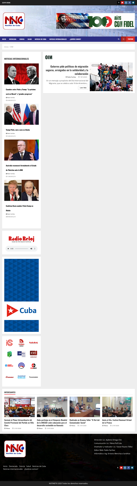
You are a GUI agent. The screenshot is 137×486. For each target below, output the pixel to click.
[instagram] (126, 2)
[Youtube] (122, 2)
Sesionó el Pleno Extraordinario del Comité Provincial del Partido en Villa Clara (19, 423)
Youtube (130, 39)
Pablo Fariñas (71, 77)
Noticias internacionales (58, 39)
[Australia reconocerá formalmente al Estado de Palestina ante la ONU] (21, 150)
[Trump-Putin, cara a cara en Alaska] (21, 114)
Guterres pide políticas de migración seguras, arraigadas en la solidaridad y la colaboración (111, 76)
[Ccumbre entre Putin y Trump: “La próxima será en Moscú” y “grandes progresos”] (21, 74)
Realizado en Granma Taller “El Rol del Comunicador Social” (85, 421)
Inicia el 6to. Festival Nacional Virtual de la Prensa (117, 421)
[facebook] (129, 2)
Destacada (12, 39)
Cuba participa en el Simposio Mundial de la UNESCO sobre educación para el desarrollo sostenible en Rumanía (52, 423)
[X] (118, 2)
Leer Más (84, 87)
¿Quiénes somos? (75, 39)
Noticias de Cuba (40, 39)
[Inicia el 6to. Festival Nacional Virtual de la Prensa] (117, 407)
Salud (30, 39)
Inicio (4, 39)
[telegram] (133, 2)
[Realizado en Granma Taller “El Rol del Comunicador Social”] (85, 407)
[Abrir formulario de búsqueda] (118, 39)
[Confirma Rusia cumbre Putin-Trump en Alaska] (21, 190)
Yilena (8, 428)
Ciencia (21, 39)
